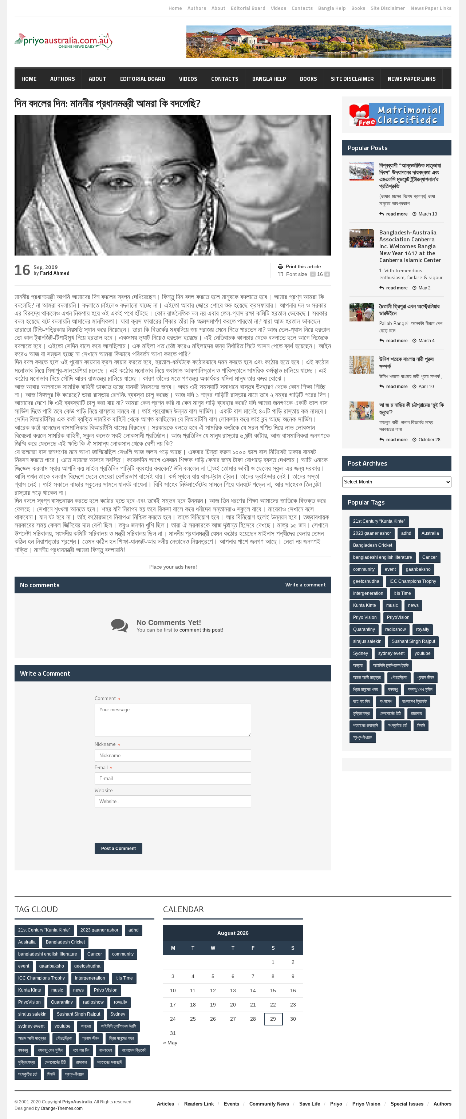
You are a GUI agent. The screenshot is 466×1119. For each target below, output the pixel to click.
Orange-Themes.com (62, 1108)
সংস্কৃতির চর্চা (397, 725)
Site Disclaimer (388, 8)
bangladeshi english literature (382, 557)
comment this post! (201, 630)
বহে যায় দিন (361, 701)
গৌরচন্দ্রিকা (399, 677)
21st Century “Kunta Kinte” (379, 521)
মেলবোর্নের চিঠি (390, 713)
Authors (196, 8)
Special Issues (407, 1104)
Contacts (302, 8)
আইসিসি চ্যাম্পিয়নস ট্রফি (390, 665)
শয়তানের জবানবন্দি (365, 725)
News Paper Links (431, 8)
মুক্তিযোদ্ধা (361, 713)
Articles (165, 1104)
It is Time (402, 593)
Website (104, 790)
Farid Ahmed (55, 273)
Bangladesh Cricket (372, 545)
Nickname (107, 745)
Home (175, 8)
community (364, 569)
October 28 (430, 440)
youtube (423, 653)
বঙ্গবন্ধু (393, 689)
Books (358, 8)
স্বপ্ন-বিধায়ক (362, 737)
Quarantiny (364, 629)
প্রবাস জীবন (425, 677)
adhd (406, 533)
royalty (422, 629)
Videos (278, 8)
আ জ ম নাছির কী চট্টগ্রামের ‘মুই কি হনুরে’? (411, 408)
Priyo (336, 1104)
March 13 (428, 214)
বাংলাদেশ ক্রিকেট (414, 701)
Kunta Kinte (364, 605)
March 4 (427, 341)
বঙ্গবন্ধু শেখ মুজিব (420, 689)
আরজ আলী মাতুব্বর (367, 677)
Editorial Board (248, 8)
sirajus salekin (367, 641)
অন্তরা (358, 665)
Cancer (429, 557)
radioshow (395, 629)
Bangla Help (332, 8)
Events (231, 1104)
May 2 (425, 288)
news (413, 605)
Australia (430, 533)
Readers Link (199, 1104)
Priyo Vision (365, 617)
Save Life (309, 1104)
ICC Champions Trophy (413, 581)
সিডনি (421, 725)
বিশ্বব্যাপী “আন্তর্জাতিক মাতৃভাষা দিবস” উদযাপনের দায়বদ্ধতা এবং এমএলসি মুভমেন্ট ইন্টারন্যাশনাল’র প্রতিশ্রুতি (410, 176)
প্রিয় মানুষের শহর (365, 689)
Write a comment (305, 584)
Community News (269, 1104)
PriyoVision (398, 617)
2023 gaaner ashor (372, 533)
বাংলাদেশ (386, 701)
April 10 (426, 386)
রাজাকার (416, 713)
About (218, 8)
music (392, 605)
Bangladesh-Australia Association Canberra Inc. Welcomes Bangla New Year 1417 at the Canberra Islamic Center (410, 246)
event (390, 569)
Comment (107, 699)
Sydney (360, 653)
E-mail (103, 768)
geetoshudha (366, 581)
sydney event (391, 653)
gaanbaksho (418, 569)
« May (170, 1042)
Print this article (303, 266)
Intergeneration (368, 593)
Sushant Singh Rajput (413, 641)
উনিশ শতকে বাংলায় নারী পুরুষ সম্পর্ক (406, 362)
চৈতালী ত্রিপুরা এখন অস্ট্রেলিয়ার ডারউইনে (409, 309)
